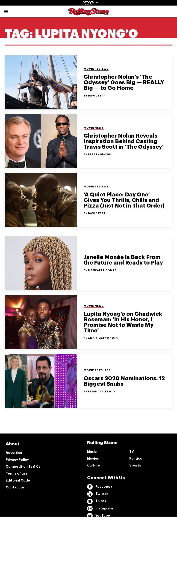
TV (131, 451)
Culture (93, 465)
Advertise (14, 452)
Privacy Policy (17, 459)
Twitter (101, 493)
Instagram (104, 508)
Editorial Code (18, 480)
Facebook (103, 486)
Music (92, 451)
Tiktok (100, 501)
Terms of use (17, 473)
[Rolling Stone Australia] (88, 13)
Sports (135, 465)
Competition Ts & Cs (23, 466)
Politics (135, 458)
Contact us (15, 487)
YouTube (102, 515)
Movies (93, 458)
